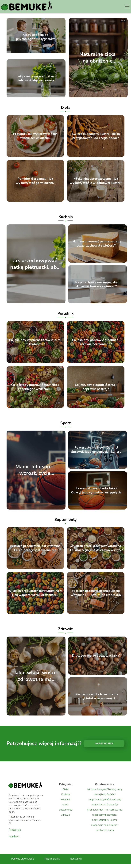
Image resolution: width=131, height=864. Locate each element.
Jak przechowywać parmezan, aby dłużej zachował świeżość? (96, 243)
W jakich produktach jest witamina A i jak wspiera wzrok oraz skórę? (35, 593)
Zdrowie (65, 628)
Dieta (65, 107)
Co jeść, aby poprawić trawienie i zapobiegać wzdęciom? (35, 387)
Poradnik (65, 313)
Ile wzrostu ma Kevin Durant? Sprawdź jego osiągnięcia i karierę (96, 450)
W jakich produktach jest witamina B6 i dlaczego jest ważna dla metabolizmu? (35, 548)
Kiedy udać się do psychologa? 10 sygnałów (35, 37)
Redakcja (14, 830)
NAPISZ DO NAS (104, 743)
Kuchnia (65, 216)
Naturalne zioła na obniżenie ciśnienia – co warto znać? (97, 57)
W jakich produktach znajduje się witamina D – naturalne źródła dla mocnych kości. (96, 593)
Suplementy (65, 519)
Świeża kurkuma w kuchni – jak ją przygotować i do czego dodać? (96, 136)
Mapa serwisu (52, 858)
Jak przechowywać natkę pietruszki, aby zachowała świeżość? (35, 78)
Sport (65, 422)
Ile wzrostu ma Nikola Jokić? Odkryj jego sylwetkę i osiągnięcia (96, 490)
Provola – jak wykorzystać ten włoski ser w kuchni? (35, 136)
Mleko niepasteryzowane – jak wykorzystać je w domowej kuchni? (96, 181)
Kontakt (13, 836)
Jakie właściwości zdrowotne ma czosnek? (34, 676)
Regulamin (76, 858)
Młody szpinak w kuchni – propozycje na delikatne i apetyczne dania (105, 825)
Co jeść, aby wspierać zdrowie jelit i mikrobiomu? (35, 342)
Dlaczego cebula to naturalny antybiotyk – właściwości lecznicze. (96, 696)
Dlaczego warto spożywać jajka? (96, 656)
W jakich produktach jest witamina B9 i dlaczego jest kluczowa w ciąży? (96, 548)
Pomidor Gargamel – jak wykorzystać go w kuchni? (35, 181)
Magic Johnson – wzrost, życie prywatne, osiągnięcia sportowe (35, 470)
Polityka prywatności (22, 858)
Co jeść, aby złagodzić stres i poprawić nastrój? (96, 387)
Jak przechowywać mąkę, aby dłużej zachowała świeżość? (96, 284)
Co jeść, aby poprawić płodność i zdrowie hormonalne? (95, 342)
